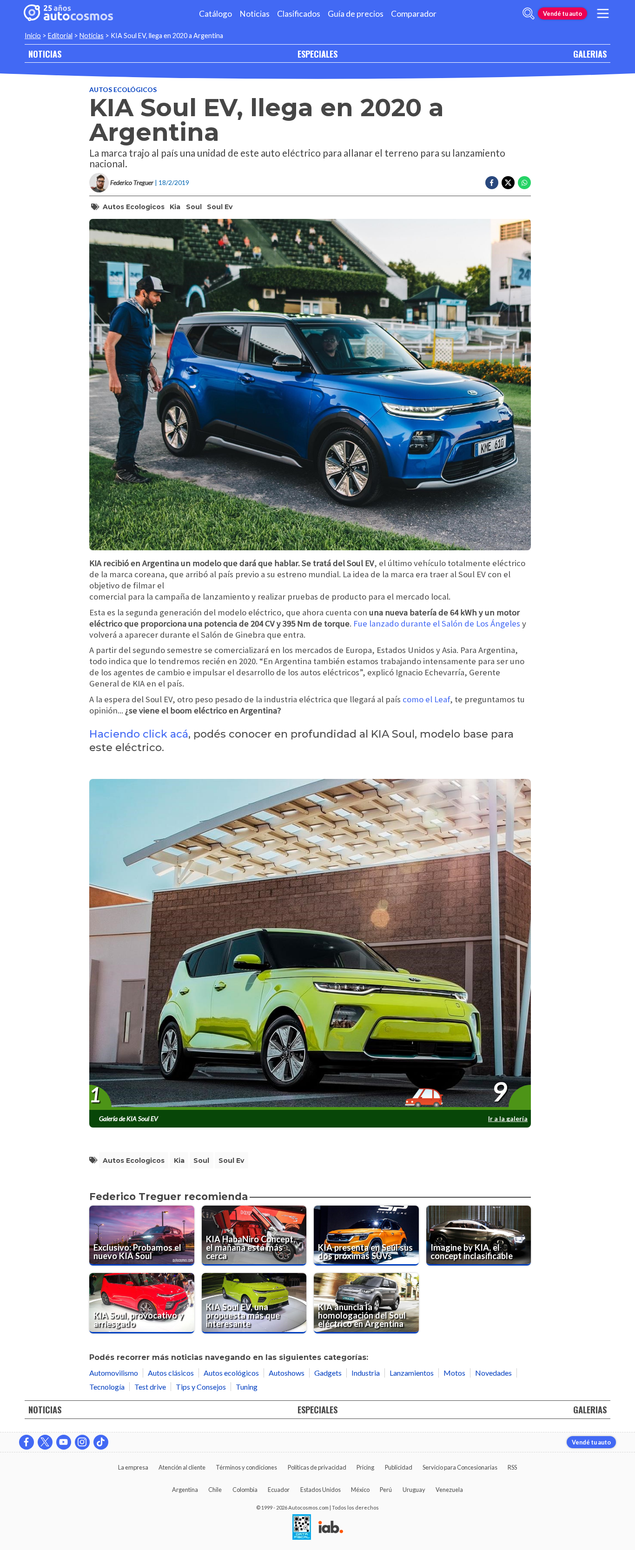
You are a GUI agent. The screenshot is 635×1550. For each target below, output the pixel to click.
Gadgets (328, 1372)
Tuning (247, 1386)
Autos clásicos (171, 1372)
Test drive (150, 1386)
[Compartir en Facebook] (491, 182)
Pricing (365, 1467)
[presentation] (310, 945)
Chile (215, 1489)
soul (194, 207)
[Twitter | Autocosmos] (45, 1442)
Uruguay (414, 1489)
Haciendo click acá (138, 733)
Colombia (245, 1489)
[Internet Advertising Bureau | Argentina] (330, 1528)
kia (175, 207)
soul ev (219, 207)
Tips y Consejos (201, 1386)
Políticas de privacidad (317, 1467)
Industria (365, 1372)
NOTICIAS (44, 53)
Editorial (60, 36)
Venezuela (449, 1489)
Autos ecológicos (123, 89)
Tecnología (107, 1386)
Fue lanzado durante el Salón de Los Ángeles (436, 623)
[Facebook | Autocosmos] (26, 1442)
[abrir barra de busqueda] (528, 13)
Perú (386, 1489)
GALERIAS (590, 53)
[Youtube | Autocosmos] (63, 1442)
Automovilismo (113, 1372)
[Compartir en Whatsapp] (524, 182)
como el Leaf (426, 699)
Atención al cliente (182, 1467)
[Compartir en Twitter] (508, 182)
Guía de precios (356, 14)
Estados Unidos (320, 1489)
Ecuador (279, 1489)
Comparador (414, 14)
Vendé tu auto (562, 13)
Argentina (185, 1489)
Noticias (254, 14)
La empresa (133, 1467)
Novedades (493, 1372)
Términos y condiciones (246, 1467)
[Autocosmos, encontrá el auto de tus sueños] (68, 13)
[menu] (603, 13)
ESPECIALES (317, 53)
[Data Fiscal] (301, 1527)
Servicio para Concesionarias (460, 1467)
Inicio (33, 36)
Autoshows (286, 1372)
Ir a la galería (508, 1118)
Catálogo (215, 14)
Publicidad (398, 1467)
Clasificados (298, 14)
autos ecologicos (134, 207)
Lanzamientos (412, 1372)
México (360, 1489)
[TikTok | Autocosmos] (100, 1442)
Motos (454, 1372)
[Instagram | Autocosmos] (82, 1442)
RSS (512, 1467)
